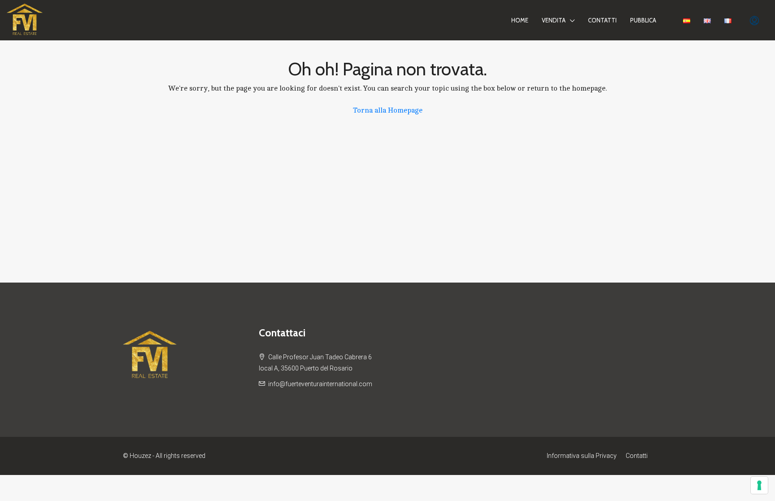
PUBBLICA (643, 20)
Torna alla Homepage (387, 110)
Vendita (554, 20)
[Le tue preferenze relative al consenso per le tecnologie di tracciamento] (759, 485)
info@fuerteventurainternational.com (320, 384)
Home (519, 20)
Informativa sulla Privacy (582, 455)
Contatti (602, 20)
